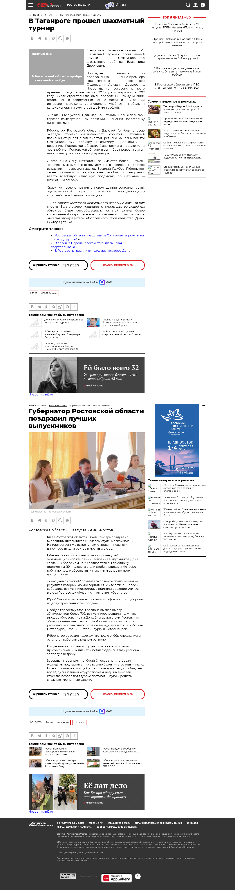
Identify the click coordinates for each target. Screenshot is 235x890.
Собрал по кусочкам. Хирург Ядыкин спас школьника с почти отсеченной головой (184, 145)
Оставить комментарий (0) (117, 265)
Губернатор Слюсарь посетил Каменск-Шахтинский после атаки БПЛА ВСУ (122, 763)
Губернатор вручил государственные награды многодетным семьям (59, 751)
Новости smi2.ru (41, 394)
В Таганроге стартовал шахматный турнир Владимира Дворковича (62, 334)
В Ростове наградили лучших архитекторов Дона (92, 250)
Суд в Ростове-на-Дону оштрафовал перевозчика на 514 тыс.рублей (177, 57)
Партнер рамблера (88, 876)
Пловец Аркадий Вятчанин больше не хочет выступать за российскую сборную (119, 322)
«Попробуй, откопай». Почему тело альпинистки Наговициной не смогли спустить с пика (183, 524)
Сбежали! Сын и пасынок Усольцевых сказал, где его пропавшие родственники (184, 488)
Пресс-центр (95, 823)
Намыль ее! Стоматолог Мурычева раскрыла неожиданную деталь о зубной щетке (183, 500)
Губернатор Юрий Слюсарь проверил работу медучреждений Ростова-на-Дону (64, 763)
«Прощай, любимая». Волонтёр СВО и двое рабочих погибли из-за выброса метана (177, 42)
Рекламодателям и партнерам (74, 827)
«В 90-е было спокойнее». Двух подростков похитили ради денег (182, 156)
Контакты (192, 823)
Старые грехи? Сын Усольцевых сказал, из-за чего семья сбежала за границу (184, 169)
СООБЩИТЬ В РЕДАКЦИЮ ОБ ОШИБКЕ (117, 827)
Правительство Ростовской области (50, 511)
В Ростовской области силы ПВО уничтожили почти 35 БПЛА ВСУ (177, 86)
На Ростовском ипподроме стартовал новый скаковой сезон (121, 333)
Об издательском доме (70, 823)
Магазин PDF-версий (118, 823)
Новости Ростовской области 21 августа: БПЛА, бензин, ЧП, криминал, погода (177, 27)
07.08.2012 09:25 (37, 15)
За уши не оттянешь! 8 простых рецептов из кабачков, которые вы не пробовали (184, 133)
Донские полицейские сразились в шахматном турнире (63, 321)
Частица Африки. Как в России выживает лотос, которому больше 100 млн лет (183, 536)
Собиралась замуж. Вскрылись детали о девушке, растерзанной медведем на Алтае (182, 548)
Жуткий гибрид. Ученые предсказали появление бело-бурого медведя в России (184, 512)
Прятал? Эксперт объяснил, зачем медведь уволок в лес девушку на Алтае (183, 121)
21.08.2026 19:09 (37, 405)
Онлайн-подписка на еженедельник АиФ (158, 823)
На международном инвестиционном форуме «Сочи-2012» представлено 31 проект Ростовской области (53, 347)
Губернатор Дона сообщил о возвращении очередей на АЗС (120, 750)
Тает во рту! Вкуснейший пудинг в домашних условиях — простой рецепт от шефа (183, 109)
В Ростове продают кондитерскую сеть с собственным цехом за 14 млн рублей (177, 71)
